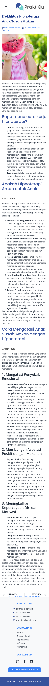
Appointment (23, 639)
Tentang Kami (23, 636)
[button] (6, 7)
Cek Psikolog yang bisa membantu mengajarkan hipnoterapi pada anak (24, 584)
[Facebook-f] (24, 661)
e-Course (21, 643)
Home (20, 632)
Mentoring (22, 646)
